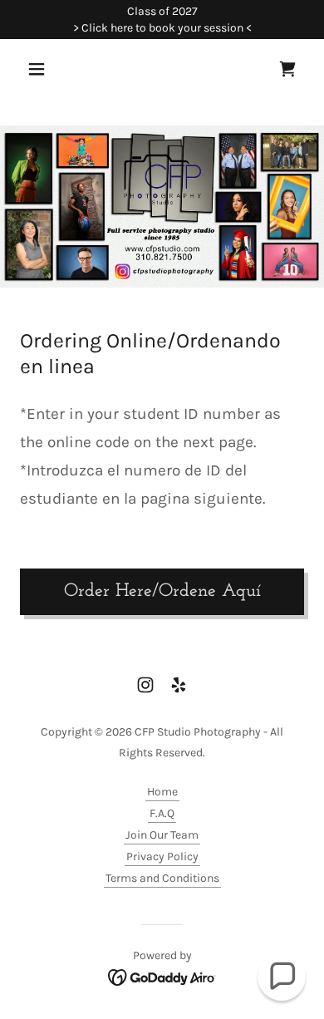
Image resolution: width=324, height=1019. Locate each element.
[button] (41, 69)
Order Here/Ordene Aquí (162, 591)
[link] (287, 69)
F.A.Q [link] (162, 813)
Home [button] (162, 792)
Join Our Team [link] (162, 835)
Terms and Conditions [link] (162, 878)
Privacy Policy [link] (162, 856)
